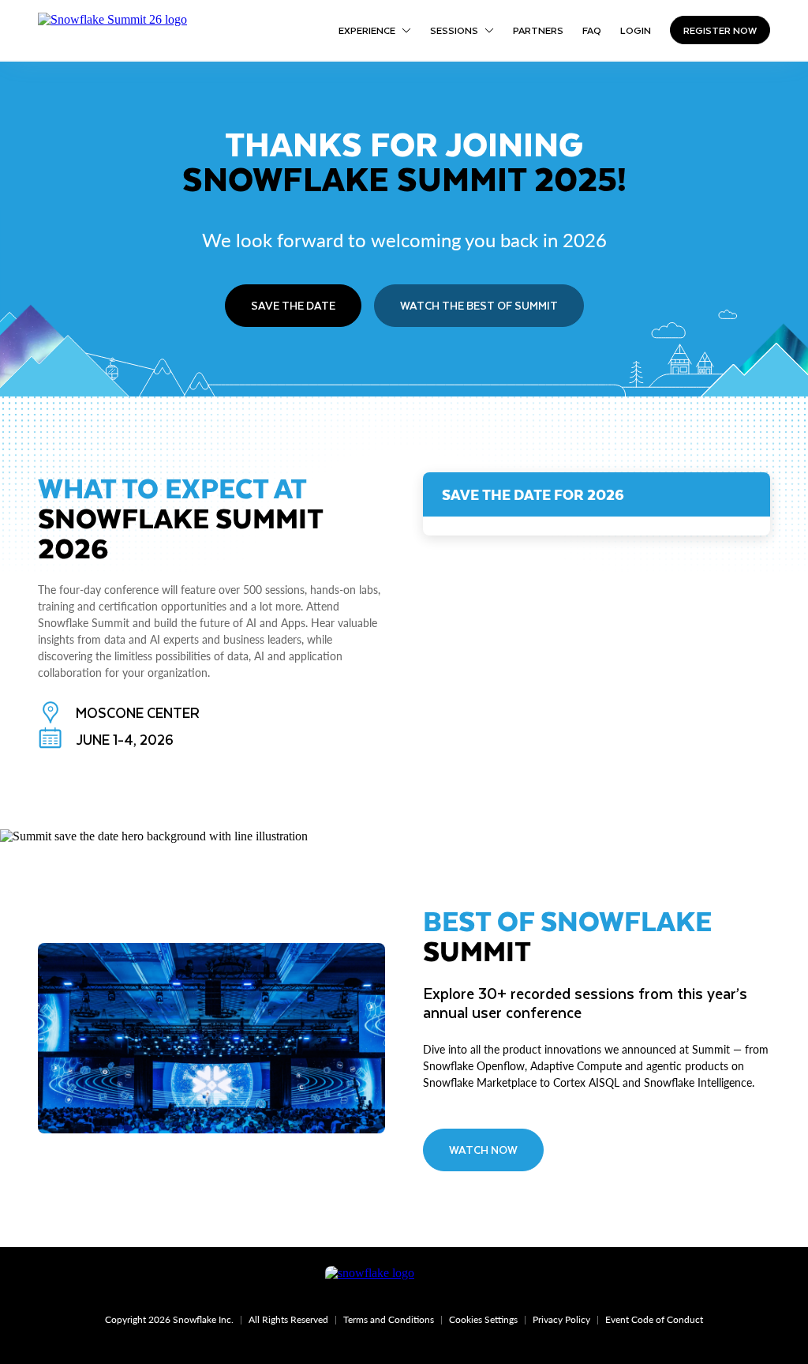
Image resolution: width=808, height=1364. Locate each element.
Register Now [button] (720, 30)
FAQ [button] (591, 30)
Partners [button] (538, 30)
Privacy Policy (561, 1319)
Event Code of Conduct (654, 1319)
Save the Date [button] (293, 305)
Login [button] (635, 30)
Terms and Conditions (388, 1319)
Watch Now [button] (483, 1149)
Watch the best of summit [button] (479, 305)
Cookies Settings (483, 1319)
